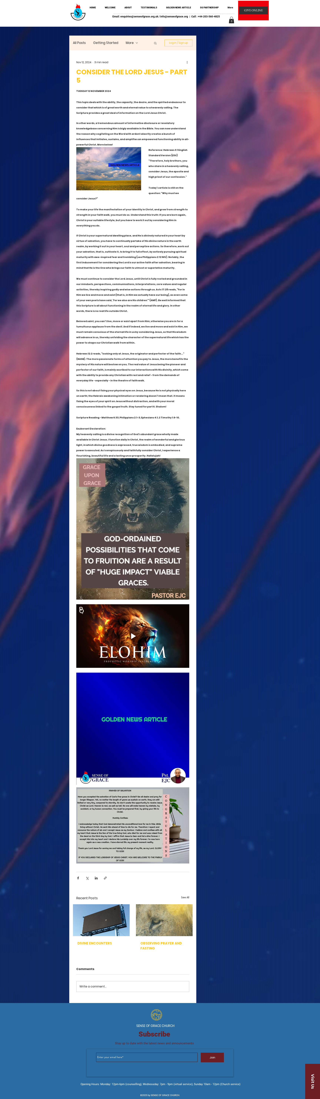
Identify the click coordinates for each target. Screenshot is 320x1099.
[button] (231, 20)
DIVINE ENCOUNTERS (94, 943)
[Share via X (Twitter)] (87, 878)
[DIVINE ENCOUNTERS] (101, 920)
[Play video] (132, 636)
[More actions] (187, 62)
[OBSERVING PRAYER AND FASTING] (164, 920)
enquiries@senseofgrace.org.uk (139, 16)
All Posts (79, 43)
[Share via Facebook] (78, 878)
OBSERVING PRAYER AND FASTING (161, 946)
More (130, 43)
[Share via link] (105, 878)
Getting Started (105, 43)
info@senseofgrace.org (174, 16)
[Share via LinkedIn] (96, 878)
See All (185, 897)
